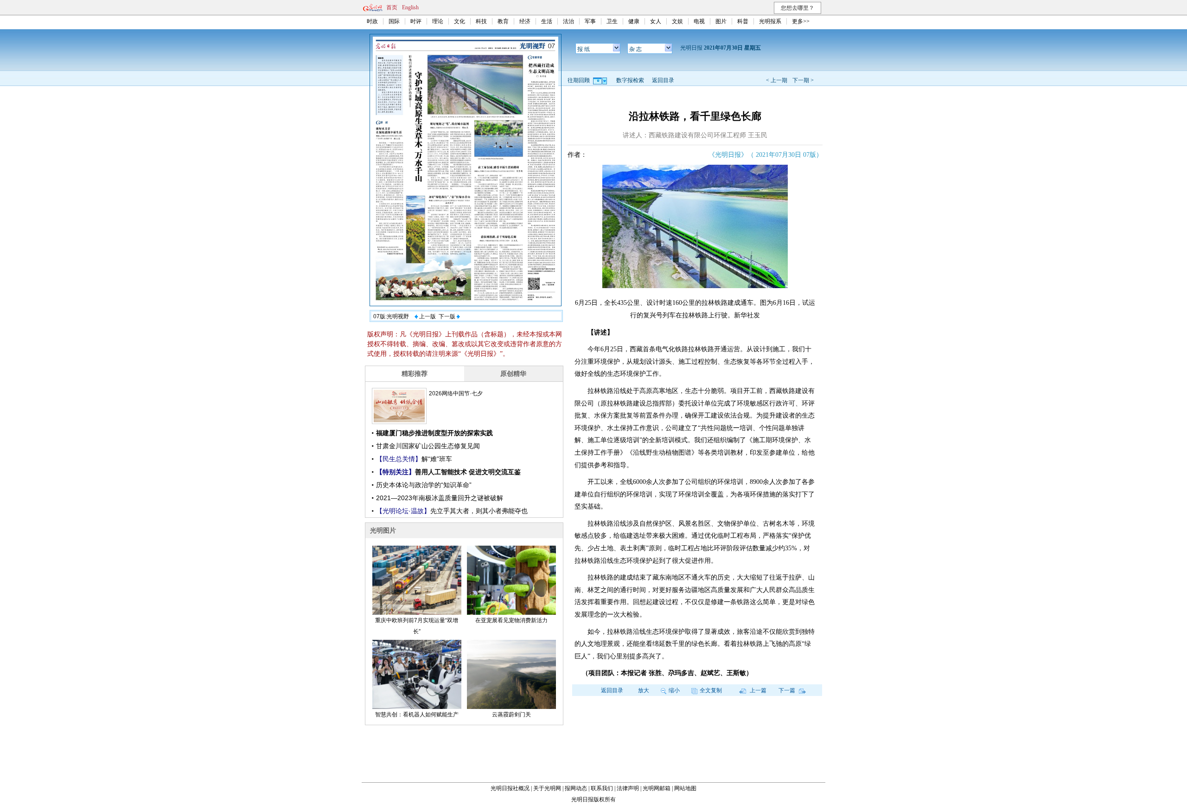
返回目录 (663, 80)
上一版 (427, 316)
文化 (459, 21)
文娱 (677, 21)
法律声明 (628, 788)
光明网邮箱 (656, 788)
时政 (372, 21)
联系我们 (602, 788)
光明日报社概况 (510, 788)
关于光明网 (547, 788)
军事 (590, 21)
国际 (394, 21)
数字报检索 (630, 80)
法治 (568, 21)
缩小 (674, 690)
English (410, 7)
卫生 (612, 21)
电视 (699, 21)
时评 (415, 21)
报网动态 (576, 788)
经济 (524, 21)
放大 (643, 690)
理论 (437, 21)
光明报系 (770, 21)
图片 (721, 21)
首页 (391, 7)
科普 (742, 21)
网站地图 (685, 788)
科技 (481, 21)
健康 (633, 21)
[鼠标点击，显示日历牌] (600, 80)
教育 (503, 21)
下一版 (448, 316)
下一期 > (803, 80)
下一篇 (788, 690)
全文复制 (711, 690)
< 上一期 (776, 80)
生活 (546, 21)
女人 (655, 21)
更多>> (801, 21)
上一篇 (757, 690)
